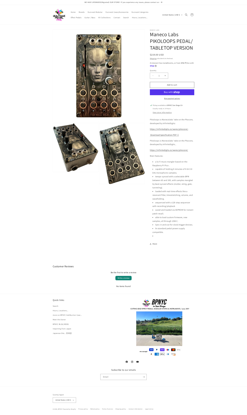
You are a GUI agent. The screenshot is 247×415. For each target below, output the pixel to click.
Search (55, 306)
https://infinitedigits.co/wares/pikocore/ (169, 129)
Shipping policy (120, 409)
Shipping (153, 58)
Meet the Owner (59, 319)
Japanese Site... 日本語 (62, 333)
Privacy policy (83, 409)
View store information (162, 112)
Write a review (123, 278)
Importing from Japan (62, 328)
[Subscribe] (144, 377)
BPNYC (60, 409)
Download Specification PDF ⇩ (164, 135)
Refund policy (95, 409)
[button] (186, 15)
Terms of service (107, 409)
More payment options (172, 98)
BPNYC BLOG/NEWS (61, 324)
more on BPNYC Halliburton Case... (67, 315)
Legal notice (149, 409)
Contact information (136, 409)
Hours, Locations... (60, 310)
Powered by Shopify (69, 409)
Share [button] (154, 244)
